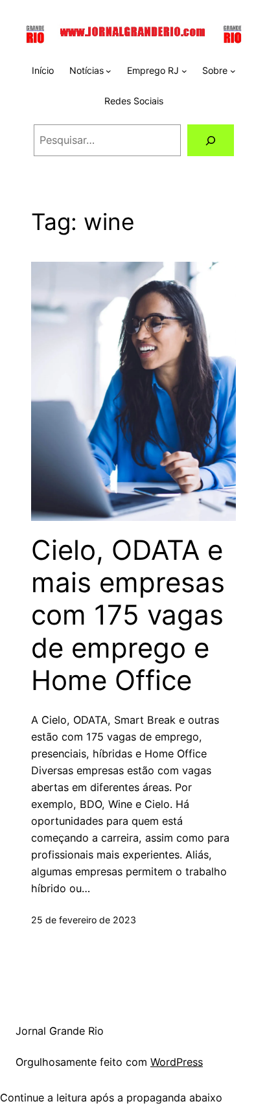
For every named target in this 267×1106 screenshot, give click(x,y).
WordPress (176, 1061)
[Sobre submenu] (233, 71)
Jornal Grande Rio (60, 1030)
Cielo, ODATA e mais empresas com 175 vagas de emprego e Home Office (128, 615)
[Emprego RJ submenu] (184, 71)
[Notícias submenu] (108, 71)
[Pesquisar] (210, 140)
